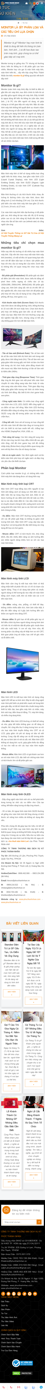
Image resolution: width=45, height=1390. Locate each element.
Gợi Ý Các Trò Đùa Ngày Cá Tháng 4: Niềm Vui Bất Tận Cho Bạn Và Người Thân (11, 1034)
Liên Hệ (4, 1325)
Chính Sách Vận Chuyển (11, 1342)
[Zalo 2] (34, 1387)
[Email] (18, 1387)
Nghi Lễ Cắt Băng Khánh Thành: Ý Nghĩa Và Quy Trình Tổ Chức (33, 1119)
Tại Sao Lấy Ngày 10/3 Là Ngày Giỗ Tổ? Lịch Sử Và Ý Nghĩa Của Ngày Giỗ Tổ (33, 954)
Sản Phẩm (5, 1309)
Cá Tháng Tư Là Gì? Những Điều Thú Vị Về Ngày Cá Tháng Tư (33, 1030)
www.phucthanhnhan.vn (11, 902)
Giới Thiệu (5, 1301)
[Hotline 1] (4, 1387)
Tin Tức (24, 23)
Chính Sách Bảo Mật (10, 1334)
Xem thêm (12, 992)
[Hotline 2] (11, 1387)
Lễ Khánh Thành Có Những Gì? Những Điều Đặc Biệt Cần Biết (11, 1120)
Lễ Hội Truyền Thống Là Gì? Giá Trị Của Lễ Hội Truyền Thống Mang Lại (22, 234)
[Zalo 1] (26, 1387)
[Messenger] (41, 1387)
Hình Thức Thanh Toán (11, 1338)
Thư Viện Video (7, 1321)
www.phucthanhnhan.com (29, 899)
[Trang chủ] (19, 23)
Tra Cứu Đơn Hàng (9, 1350)
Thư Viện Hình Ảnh (9, 1317)
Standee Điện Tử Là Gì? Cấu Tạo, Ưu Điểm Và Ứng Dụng (11, 950)
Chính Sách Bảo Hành (10, 1346)
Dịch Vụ (4, 1305)
